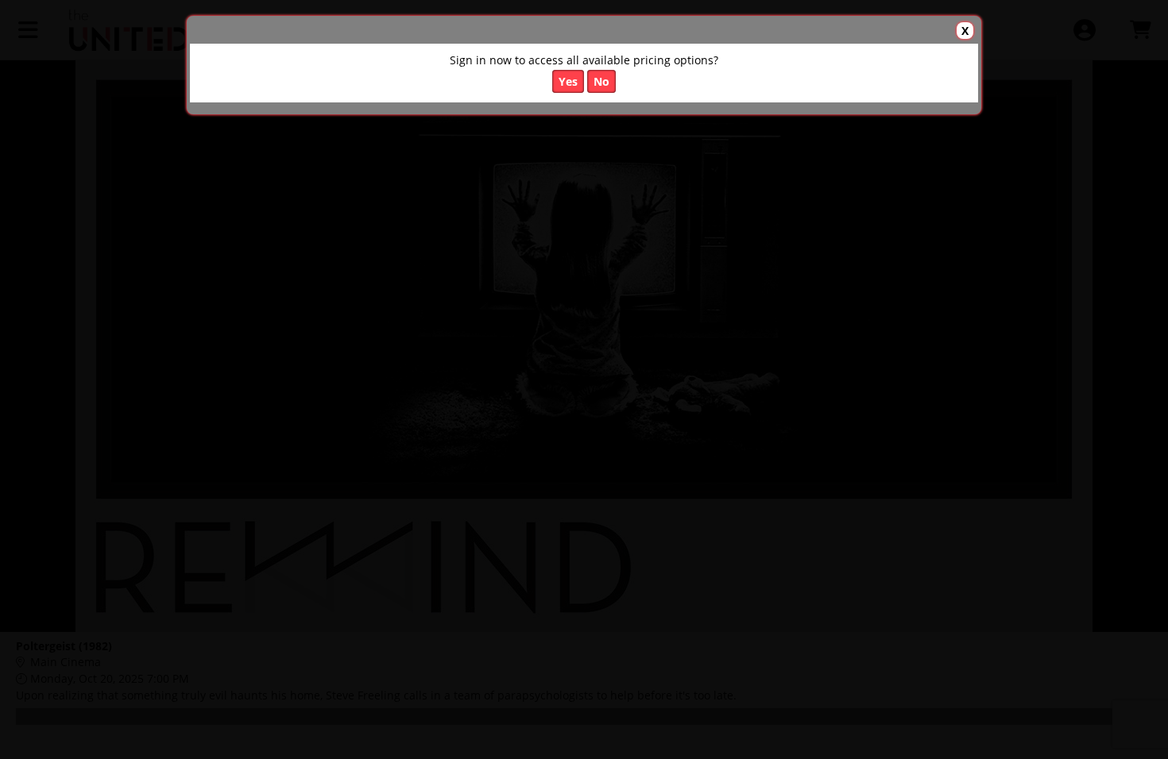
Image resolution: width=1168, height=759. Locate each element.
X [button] (965, 30)
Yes (568, 81)
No (601, 81)
